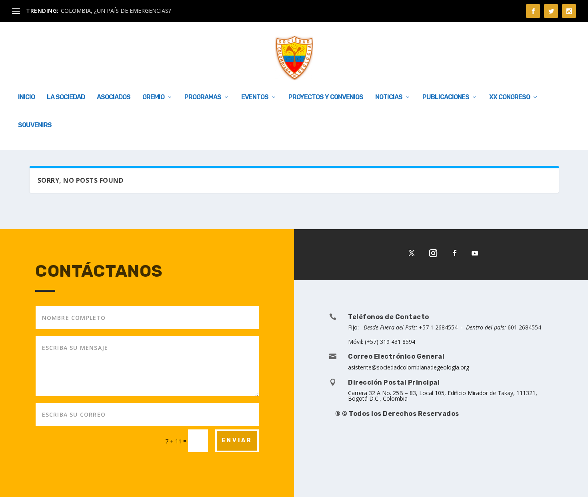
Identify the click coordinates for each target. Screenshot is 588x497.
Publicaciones (445, 97)
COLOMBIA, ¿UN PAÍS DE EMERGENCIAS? (116, 10)
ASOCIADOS (113, 97)
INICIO (26, 97)
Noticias (388, 97)
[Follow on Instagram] (433, 253)
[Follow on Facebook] (454, 253)
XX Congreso (509, 97)
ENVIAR (237, 440)
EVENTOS (254, 97)
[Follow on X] (411, 253)
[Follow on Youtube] (474, 253)
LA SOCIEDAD (66, 97)
